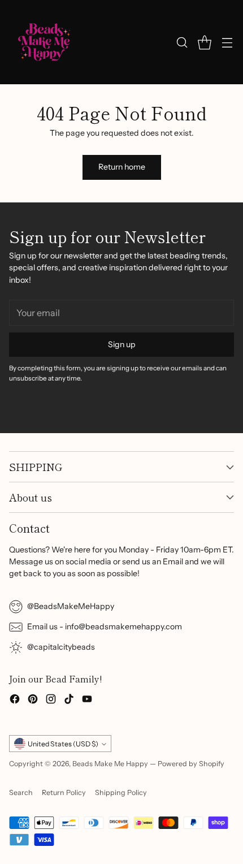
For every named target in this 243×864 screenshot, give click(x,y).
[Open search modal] (181, 42)
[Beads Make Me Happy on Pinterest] (33, 700)
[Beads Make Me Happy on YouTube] (87, 700)
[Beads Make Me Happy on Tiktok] (69, 700)
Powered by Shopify (191, 763)
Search (21, 792)
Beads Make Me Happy (110, 763)
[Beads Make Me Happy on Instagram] (51, 700)
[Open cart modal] (204, 42)
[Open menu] (226, 42)
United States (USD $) (63, 744)
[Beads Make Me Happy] (44, 42)
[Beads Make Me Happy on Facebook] (14, 700)
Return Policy (64, 792)
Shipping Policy (121, 792)
